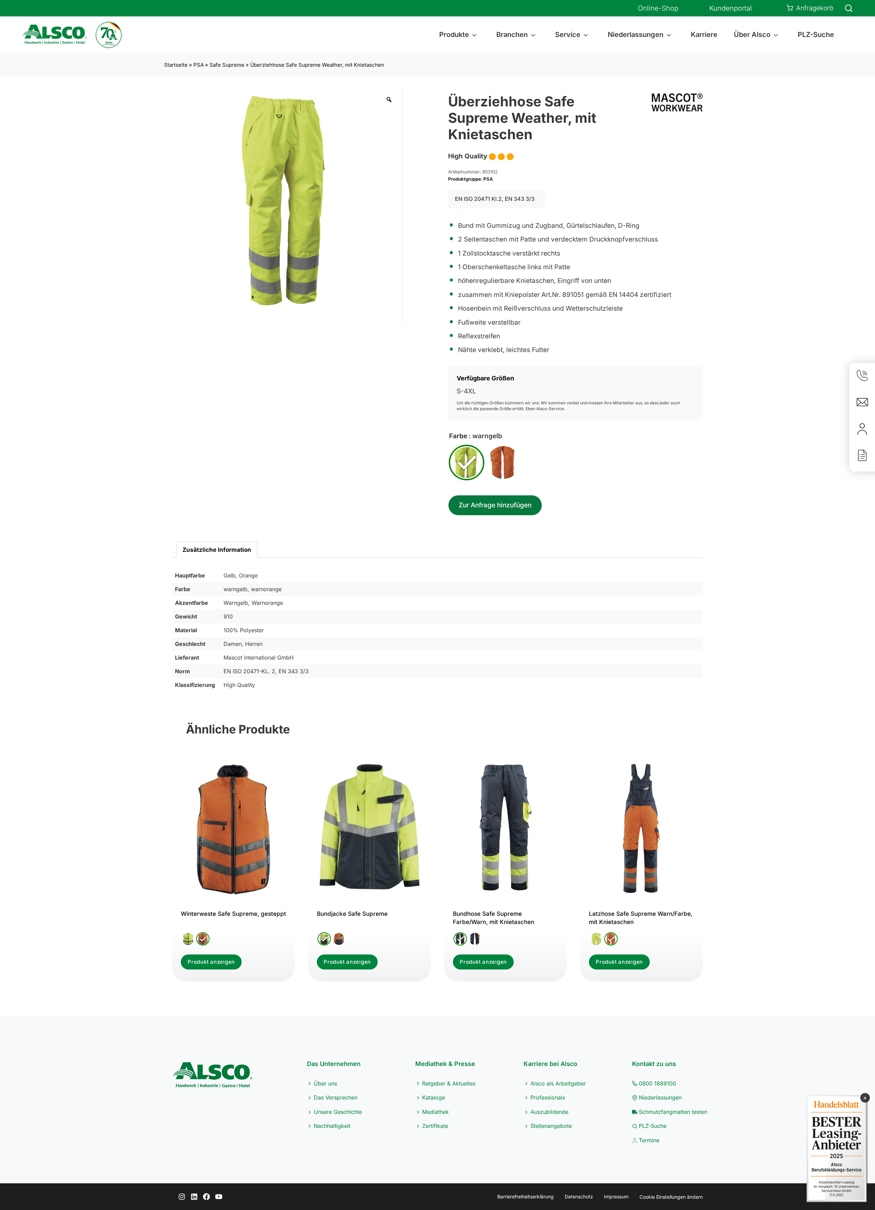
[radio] (466, 462)
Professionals (547, 1097)
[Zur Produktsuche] (844, 8)
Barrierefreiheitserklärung (525, 1196)
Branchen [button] (512, 34)
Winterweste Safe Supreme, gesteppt (233, 913)
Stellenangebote (551, 1125)
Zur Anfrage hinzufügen (495, 505)
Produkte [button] (454, 34)
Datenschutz (579, 1196)
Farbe (458, 436)
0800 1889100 (657, 1083)
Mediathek (435, 1111)
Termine (649, 1140)
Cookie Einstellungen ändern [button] (671, 1197)
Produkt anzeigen (211, 962)
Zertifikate (435, 1125)
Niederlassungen (660, 1097)
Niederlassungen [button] (635, 34)
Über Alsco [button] (752, 34)
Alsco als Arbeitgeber (558, 1083)
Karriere (704, 34)
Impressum (616, 1196)
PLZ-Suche (816, 34)
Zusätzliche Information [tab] (217, 549)
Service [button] (567, 34)
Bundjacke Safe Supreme (352, 913)
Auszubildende (549, 1111)
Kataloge (433, 1097)
